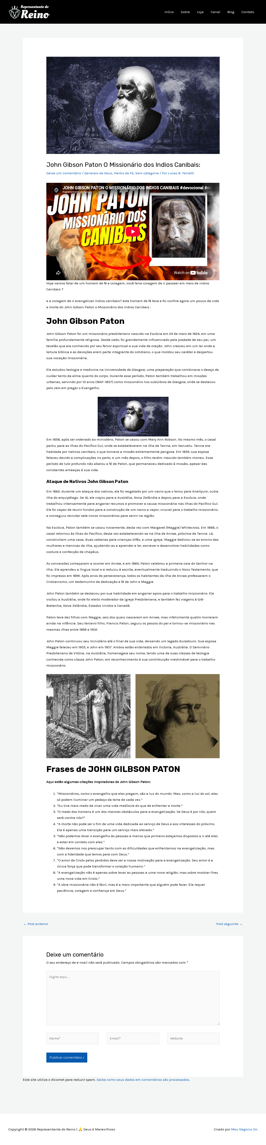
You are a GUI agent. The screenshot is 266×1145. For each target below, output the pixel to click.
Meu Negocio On (244, 1129)
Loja (200, 12)
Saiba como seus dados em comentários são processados (143, 1079)
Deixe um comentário (63, 173)
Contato (247, 12)
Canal (215, 12)
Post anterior (35, 924)
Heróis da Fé (124, 173)
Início (169, 12)
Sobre (185, 12)
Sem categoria (147, 173)
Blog (230, 12)
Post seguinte (229, 924)
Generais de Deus (98, 173)
